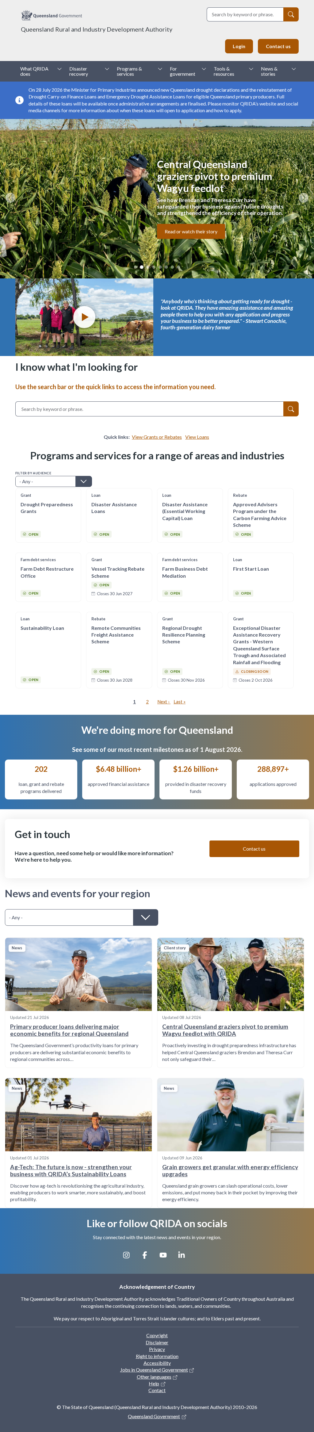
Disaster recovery (78, 71)
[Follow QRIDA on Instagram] (129, 1257)
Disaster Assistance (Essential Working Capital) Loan (185, 511)
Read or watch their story (191, 231)
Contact (157, 1390)
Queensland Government (154, 1416)
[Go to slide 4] (153, 267)
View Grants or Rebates (157, 437)
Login (239, 46)
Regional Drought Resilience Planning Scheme (183, 635)
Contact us (278, 46)
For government (182, 71)
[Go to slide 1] (135, 267)
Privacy (157, 1349)
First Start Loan (251, 569)
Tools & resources (224, 71)
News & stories (269, 71)
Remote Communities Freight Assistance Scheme (116, 635)
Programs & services (129, 71)
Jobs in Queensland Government (154, 1370)
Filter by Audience (33, 473)
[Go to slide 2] (142, 267)
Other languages (154, 1377)
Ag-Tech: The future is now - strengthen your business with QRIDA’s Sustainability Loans (71, 1170)
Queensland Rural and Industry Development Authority (96, 29)
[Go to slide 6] (166, 267)
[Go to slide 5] (160, 267)
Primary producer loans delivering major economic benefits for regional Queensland (69, 1030)
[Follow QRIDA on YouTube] (166, 1257)
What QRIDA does (34, 71)
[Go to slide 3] (147, 267)
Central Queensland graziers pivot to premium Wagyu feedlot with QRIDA (225, 1030)
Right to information (157, 1356)
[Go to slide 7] (172, 267)
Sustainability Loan (42, 628)
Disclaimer (157, 1342)
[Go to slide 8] (178, 267)
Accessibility (157, 1363)
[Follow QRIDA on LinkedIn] (184, 1257)
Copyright (157, 1335)
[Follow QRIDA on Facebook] (148, 1257)
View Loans (197, 437)
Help (154, 1383)
